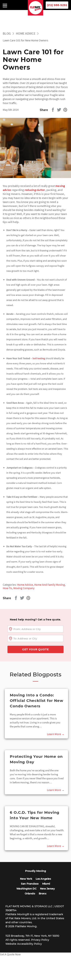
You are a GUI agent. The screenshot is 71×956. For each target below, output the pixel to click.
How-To (7, 588)
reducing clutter (35, 190)
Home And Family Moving (49, 584)
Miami (46, 883)
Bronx (42, 893)
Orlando (30, 893)
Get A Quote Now (10, 954)
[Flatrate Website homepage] (35, 14)
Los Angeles (43, 878)
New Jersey (47, 888)
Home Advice (25, 33)
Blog (7, 33)
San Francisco (30, 883)
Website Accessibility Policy (23, 943)
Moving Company (23, 588)
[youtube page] (24, 13)
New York (26, 878)
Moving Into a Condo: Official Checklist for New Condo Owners (36, 700)
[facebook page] (48, 13)
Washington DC (26, 888)
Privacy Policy (40, 939)
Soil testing (38, 358)
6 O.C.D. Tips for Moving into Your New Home (34, 815)
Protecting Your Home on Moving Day (36, 759)
